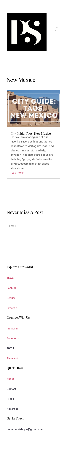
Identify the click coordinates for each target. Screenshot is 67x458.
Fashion (12, 287)
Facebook (13, 338)
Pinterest (12, 358)
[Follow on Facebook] (10, 440)
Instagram (13, 328)
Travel (10, 277)
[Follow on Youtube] (17, 440)
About (10, 378)
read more (16, 172)
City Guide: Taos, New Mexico (30, 133)
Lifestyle (12, 308)
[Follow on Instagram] (25, 440)
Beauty (11, 298)
